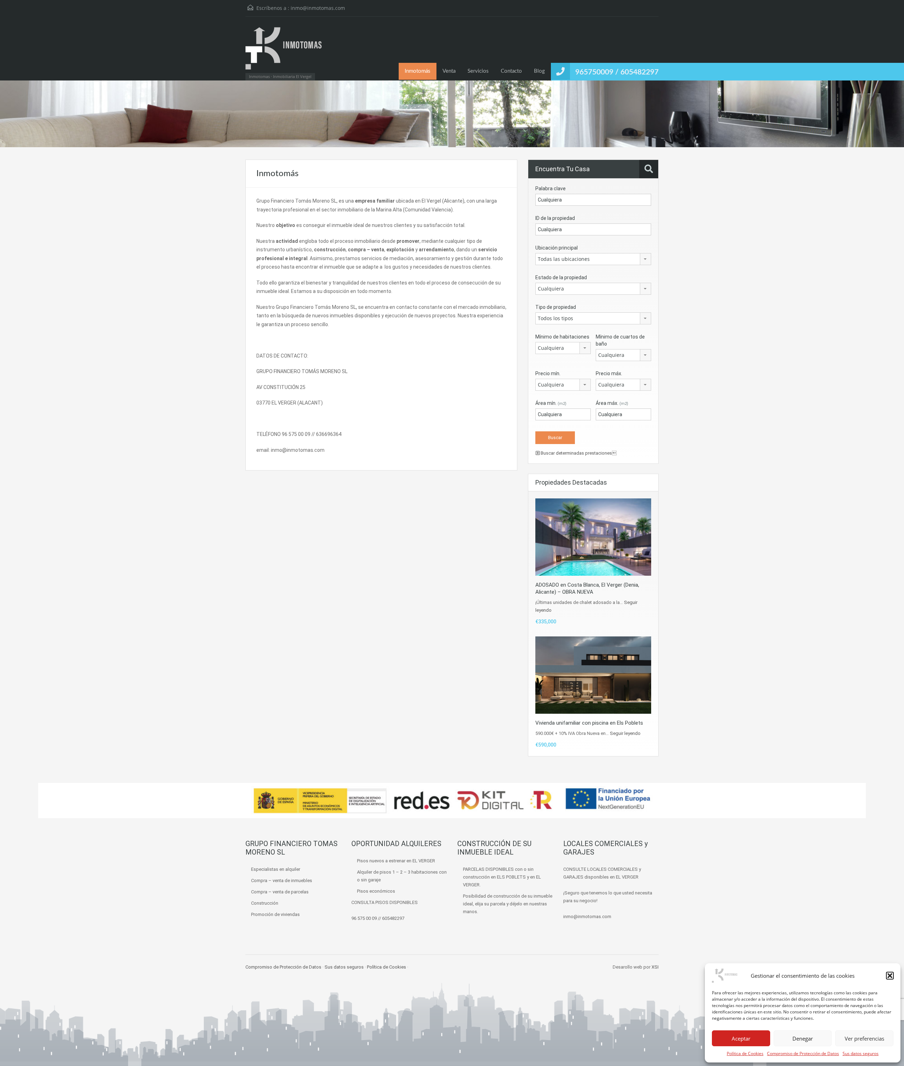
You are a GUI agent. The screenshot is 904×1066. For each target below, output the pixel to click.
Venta (449, 71)
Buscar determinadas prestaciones (578, 453)
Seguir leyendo (625, 733)
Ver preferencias (864, 1038)
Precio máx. (609, 373)
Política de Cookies (745, 1053)
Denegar (802, 1038)
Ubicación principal (556, 248)
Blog (539, 71)
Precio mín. (547, 373)
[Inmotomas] (284, 52)
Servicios (478, 71)
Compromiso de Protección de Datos (803, 1053)
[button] (889, 975)
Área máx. (612, 403)
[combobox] (593, 259)
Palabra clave (550, 188)
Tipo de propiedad (555, 307)
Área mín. (550, 403)
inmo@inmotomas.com (318, 8)
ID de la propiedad (555, 218)
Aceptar (741, 1038)
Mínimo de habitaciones (562, 337)
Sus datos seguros (861, 1053)
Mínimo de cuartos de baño (620, 340)
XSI (655, 967)
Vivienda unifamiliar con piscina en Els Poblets (589, 723)
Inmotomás (417, 71)
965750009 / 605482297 (617, 72)
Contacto (511, 71)
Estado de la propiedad (561, 277)
